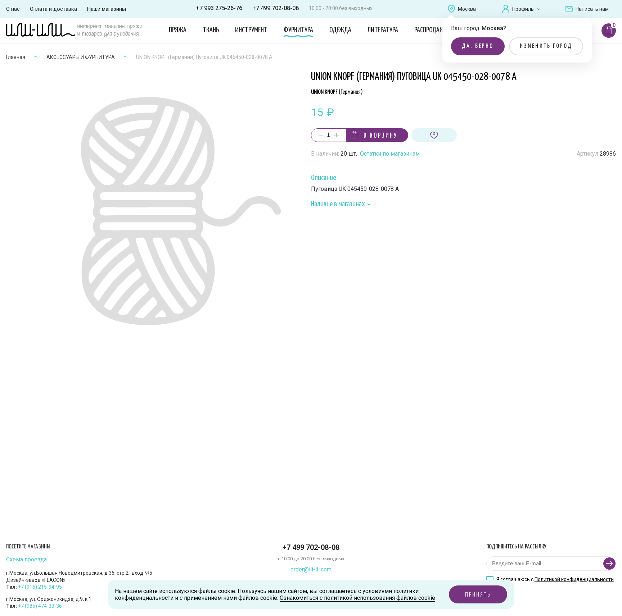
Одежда (340, 30)
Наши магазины (106, 9)
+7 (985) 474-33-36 (40, 606)
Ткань (211, 30)
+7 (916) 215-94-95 (40, 587)
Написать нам (592, 9)
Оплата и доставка (53, 9)
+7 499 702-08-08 (275, 8)
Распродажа (431, 30)
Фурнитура (298, 30)
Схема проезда (26, 559)
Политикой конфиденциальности (574, 579)
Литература (383, 30)
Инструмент (251, 30)
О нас (13, 9)
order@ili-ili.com (311, 569)
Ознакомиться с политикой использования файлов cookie (357, 597)
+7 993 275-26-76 (219, 8)
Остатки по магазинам (390, 154)
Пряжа (177, 30)
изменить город (546, 46)
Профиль (523, 9)
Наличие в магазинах (338, 204)
